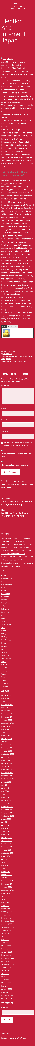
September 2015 (7, 723)
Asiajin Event (6, 581)
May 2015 (5, 729)
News (3, 643)
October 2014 (6, 751)
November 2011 (7, 847)
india (3, 606)
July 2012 (5, 822)
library (3, 634)
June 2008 (5, 974)
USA (3, 677)
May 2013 (5, 791)
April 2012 (5, 831)
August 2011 (5, 856)
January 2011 (6, 878)
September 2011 (7, 853)
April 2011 (5, 868)
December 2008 (7, 955)
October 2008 (6, 961)
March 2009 (6, 946)
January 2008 (6, 989)
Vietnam (4, 683)
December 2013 (7, 769)
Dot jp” (5, 208)
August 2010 (6, 893)
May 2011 (4, 865)
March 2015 (5, 735)
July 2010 (5, 896)
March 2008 (6, 983)
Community (5, 594)
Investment (5, 612)
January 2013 (6, 803)
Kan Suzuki (6, 139)
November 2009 (7, 921)
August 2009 (6, 930)
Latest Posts (13, 326)
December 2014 (7, 745)
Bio (5, 326)
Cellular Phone (17, 356)
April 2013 (5, 794)
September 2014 (7, 754)
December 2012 (7, 807)
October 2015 (6, 720)
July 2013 (5, 785)
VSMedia (4, 686)
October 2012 (6, 813)
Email (4, 420)
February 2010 (6, 912)
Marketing (5, 637)
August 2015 (6, 726)
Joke (3, 628)
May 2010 (5, 902)
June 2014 (5, 757)
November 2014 (7, 748)
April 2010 (5, 906)
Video (3, 680)
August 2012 (6, 819)
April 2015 (5, 732)
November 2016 (7, 705)
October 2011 (6, 850)
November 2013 (7, 773)
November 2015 (7, 717)
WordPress (21, 1038)
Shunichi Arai (8, 354)
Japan (3, 359)
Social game (5, 658)
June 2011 (5, 862)
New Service (6, 640)
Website (4, 431)
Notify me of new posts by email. (15, 465)
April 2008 (5, 980)
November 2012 (7, 810)
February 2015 (6, 739)
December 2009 (7, 918)
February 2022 (6, 695)
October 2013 (6, 776)
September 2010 (7, 890)
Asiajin (17, 3)
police (9, 361)
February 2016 (6, 714)
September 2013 (7, 779)
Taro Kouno (6, 133)
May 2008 (5, 977)
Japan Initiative (18, 80)
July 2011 (4, 859)
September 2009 (7, 927)
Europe (4, 600)
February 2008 (6, 986)
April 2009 (5, 943)
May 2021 (5, 698)
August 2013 (6, 782)
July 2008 (5, 970)
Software (4, 665)
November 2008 (7, 958)
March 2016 (5, 711)
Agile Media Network (10, 62)
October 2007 (6, 998)
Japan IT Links (6, 624)
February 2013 (6, 800)
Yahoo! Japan (22, 361)
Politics (14, 361)
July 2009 (5, 933)
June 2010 (5, 899)
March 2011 (5, 872)
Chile (3, 587)
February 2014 (6, 763)
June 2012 (5, 825)
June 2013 (5, 788)
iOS (2, 615)
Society (8, 359)
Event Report (27, 356)
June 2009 (5, 936)
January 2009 (6, 952)
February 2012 (6, 838)
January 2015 (6, 742)
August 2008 (6, 967)
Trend (3, 674)
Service (4, 652)
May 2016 (5, 708)
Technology (5, 671)
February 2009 (6, 949)
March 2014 (5, 760)
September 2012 (7, 816)
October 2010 (6, 887)
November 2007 (7, 995)
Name (4, 408)
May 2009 (5, 940)
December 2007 (7, 992)
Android (4, 575)
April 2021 (5, 701)
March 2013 (5, 797)
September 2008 (7, 964)
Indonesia (5, 609)
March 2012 (5, 834)
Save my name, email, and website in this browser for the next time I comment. (18, 444)
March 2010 (5, 909)
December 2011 (7, 844)
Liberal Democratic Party (11, 136)
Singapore (5, 655)
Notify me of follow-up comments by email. (16, 455)
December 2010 (7, 881)
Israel (3, 618)
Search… (4, 1007)
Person (4, 646)
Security (4, 649)
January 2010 (6, 915)
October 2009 (6, 924)
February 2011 (6, 875)
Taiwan (4, 668)
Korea (3, 631)
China (3, 590)
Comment (5, 386)
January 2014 (6, 766)
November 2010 (7, 884)
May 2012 (5, 828)
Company (5, 597)
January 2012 (6, 841)
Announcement (7, 578)
